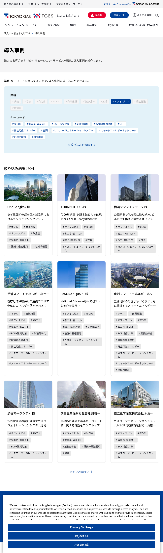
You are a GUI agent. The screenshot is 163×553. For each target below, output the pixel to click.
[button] (157, 15)
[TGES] (43, 15)
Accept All (81, 544)
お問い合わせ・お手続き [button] (143, 25)
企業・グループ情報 (38, 4)
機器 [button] (73, 25)
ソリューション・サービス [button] (21, 25)
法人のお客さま (67, 16)
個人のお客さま (12, 4)
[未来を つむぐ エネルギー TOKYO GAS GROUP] (131, 4)
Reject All (81, 536)
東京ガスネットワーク (68, 4)
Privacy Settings (81, 527)
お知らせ (112, 25)
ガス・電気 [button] (53, 25)
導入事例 (91, 25)
